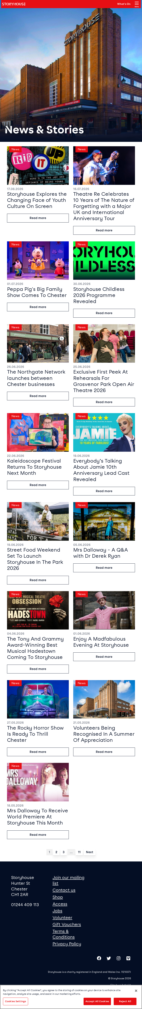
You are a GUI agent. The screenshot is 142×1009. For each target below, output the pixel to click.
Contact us (64, 890)
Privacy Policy (67, 943)
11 (79, 852)
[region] (71, 997)
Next (89, 852)
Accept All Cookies (97, 1001)
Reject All (125, 1001)
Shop (58, 897)
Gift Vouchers (67, 924)
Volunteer (62, 917)
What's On (124, 3)
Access (60, 904)
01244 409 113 (25, 904)
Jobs (57, 910)
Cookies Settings (15, 1001)
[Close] (136, 991)
